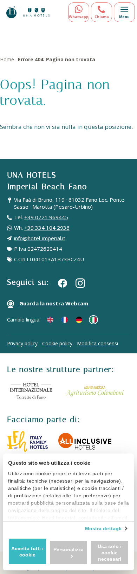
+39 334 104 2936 (47, 227)
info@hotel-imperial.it (39, 238)
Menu (124, 16)
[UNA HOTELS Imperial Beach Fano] (28, 12)
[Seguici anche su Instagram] (80, 283)
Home (7, 59)
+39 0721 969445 (46, 217)
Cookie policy (57, 343)
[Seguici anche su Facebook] (62, 283)
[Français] (64, 319)
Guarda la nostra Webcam (53, 303)
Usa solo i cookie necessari (110, 553)
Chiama (101, 16)
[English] (50, 319)
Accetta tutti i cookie (27, 552)
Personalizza (68, 549)
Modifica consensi (97, 343)
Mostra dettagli (103, 528)
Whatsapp (79, 16)
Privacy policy (22, 343)
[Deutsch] (79, 319)
